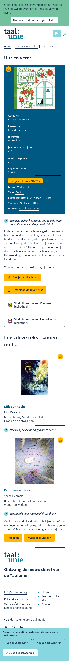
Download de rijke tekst (28, 290)
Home (7, 46)
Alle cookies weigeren (49, 642)
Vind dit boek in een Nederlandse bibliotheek (35, 321)
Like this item (8, 69)
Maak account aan (39, 538)
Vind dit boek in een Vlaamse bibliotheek (32, 305)
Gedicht (19, 192)
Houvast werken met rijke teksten (34, 20)
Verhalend (23, 187)
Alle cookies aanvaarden (20, 652)
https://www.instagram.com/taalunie (13, 627)
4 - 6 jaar (47, 197)
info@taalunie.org (15, 592)
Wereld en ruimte (29, 208)
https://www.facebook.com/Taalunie (5, 627)
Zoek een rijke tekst (26, 46)
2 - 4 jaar (35, 197)
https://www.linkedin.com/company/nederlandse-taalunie (21, 627)
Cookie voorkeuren (17, 642)
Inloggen (63, 34)
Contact (47, 604)
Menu (57, 33)
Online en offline (29, 203)
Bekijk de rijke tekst (25, 277)
